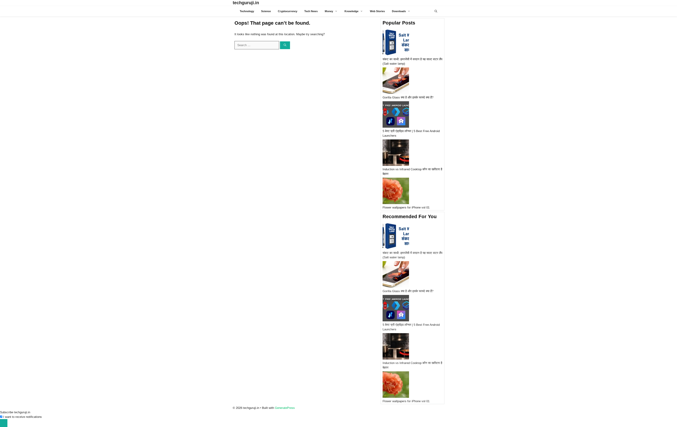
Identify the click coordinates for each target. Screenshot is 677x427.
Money (329, 11)
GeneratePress (285, 408)
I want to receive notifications (22, 417)
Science (266, 11)
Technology (247, 11)
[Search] (285, 45)
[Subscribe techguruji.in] (3, 423)
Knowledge (351, 11)
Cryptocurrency (287, 11)
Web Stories (377, 11)
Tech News (311, 11)
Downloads (399, 11)
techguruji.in (246, 2)
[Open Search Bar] (436, 11)
